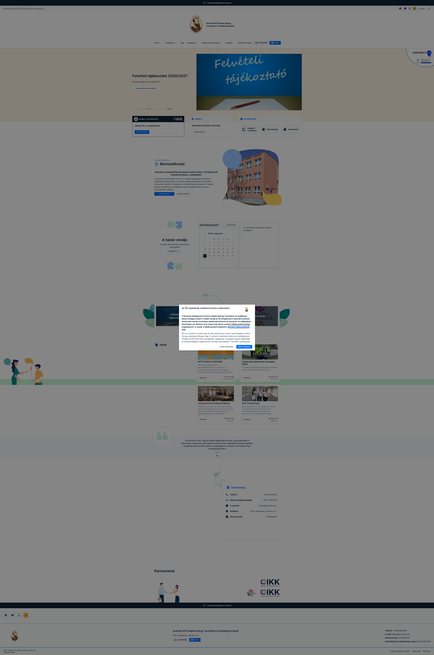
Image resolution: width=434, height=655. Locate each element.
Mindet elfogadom (244, 347)
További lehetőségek (226, 347)
